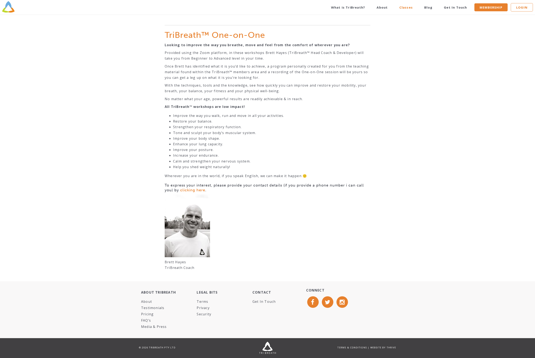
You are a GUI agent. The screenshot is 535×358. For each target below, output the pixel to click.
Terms (202, 301)
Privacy (203, 308)
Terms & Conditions (352, 347)
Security (204, 314)
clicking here (192, 190)
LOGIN (521, 7)
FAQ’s (146, 320)
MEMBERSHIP (491, 7)
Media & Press (154, 326)
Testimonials (152, 308)
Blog (428, 7)
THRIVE (391, 347)
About (382, 7)
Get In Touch (455, 7)
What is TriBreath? (348, 7)
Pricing (147, 314)
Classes (406, 7)
